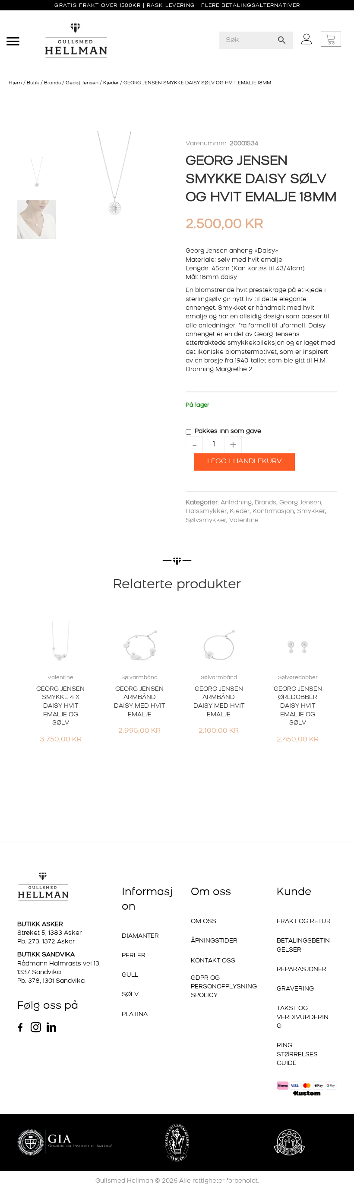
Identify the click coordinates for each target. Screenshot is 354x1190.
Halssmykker (206, 511)
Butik (33, 83)
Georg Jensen (82, 83)
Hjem (15, 83)
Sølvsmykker (206, 520)
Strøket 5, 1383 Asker (49, 933)
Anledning (236, 503)
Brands (52, 83)
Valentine (244, 520)
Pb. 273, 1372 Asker (46, 942)
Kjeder (111, 83)
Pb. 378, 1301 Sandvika (51, 981)
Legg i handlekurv (244, 461)
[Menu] (13, 41)
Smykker (311, 511)
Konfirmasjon (273, 511)
